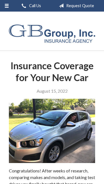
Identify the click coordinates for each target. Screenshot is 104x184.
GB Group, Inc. (52, 33)
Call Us (34, 5)
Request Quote (79, 5)
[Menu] (7, 6)
